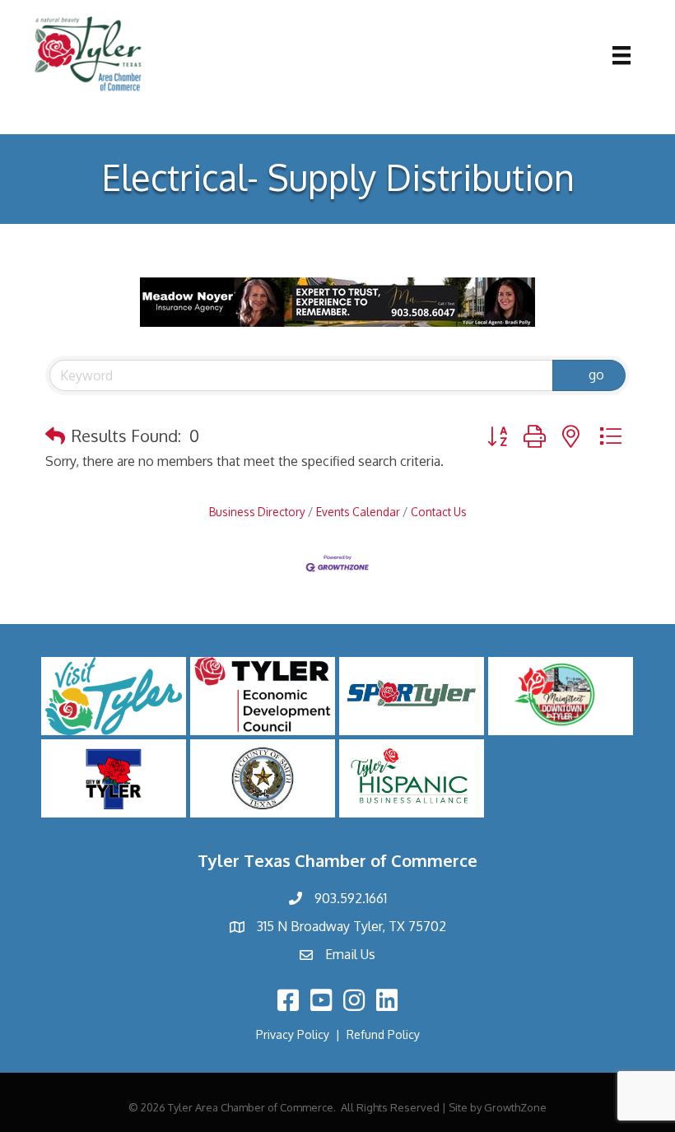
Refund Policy (383, 1034)
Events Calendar (358, 512)
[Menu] (621, 55)
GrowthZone (515, 1107)
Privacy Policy (292, 1034)
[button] (55, 435)
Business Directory (257, 512)
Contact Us (439, 512)
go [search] (596, 374)
